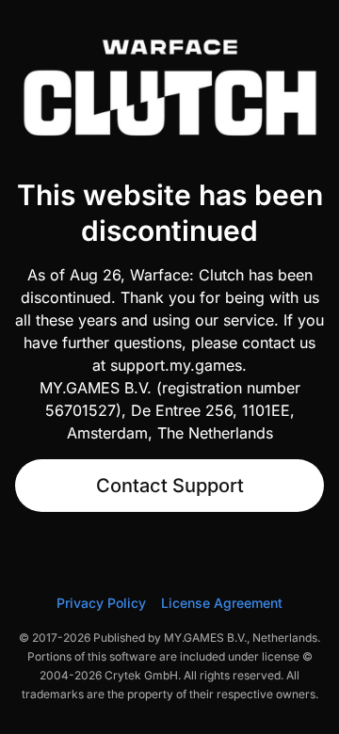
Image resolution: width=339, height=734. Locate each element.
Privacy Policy (101, 603)
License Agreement (221, 603)
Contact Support (170, 485)
